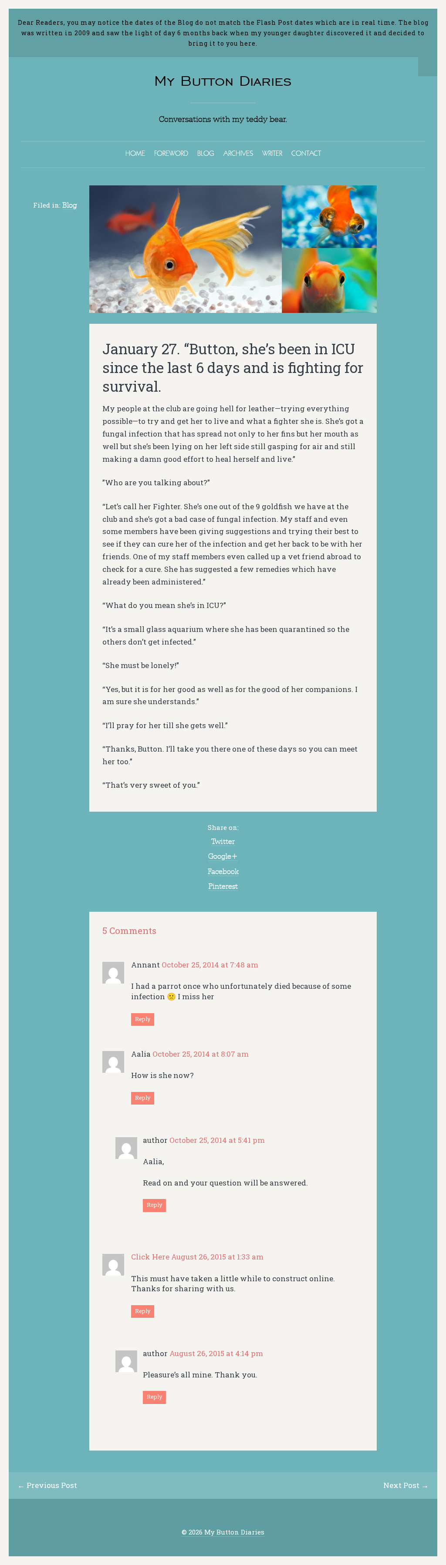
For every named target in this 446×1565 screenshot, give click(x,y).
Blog (69, 205)
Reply (142, 1018)
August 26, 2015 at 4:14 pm (216, 1353)
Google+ (223, 856)
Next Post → (406, 1485)
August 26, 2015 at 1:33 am (217, 1257)
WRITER (272, 153)
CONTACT (306, 153)
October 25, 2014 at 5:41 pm (217, 1140)
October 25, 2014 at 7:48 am (210, 965)
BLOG (205, 153)
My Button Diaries (223, 80)
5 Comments (129, 930)
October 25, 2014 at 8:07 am (200, 1054)
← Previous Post (47, 1485)
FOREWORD (171, 153)
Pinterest (223, 886)
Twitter (223, 841)
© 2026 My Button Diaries (223, 1532)
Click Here (150, 1257)
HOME (135, 153)
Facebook (223, 871)
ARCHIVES (238, 153)
